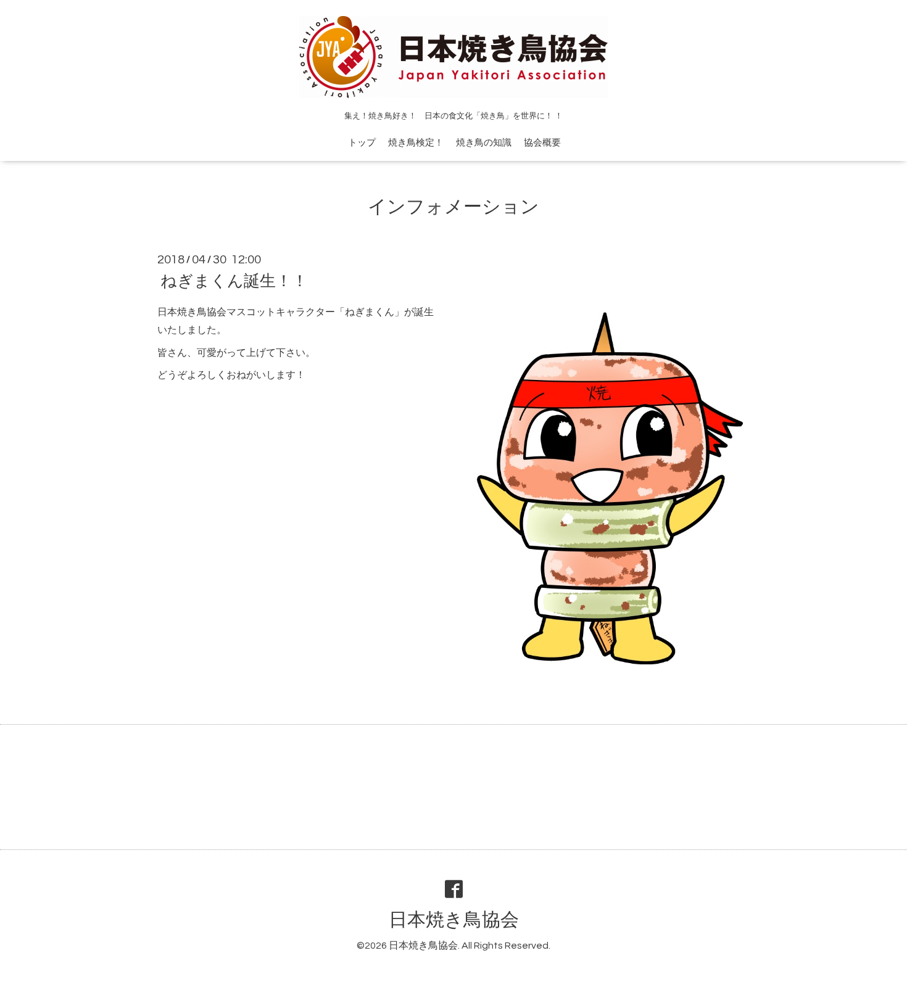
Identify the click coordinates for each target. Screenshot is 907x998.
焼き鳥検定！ (416, 142)
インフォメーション (453, 207)
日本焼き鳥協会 (454, 920)
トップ (362, 142)
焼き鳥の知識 (483, 142)
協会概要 (542, 142)
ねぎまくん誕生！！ (234, 281)
